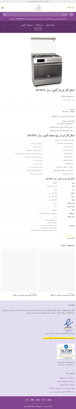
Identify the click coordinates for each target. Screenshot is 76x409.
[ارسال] (5, 14)
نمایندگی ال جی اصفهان (67, 378)
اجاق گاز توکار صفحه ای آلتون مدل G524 (62, 295)
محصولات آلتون (27, 25)
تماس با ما (40, 403)
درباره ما (35, 403)
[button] (71, 7)
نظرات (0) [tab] (65, 111)
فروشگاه (39, 25)
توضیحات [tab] (72, 111)
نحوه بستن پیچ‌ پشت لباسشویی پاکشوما (62, 388)
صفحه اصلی (50, 25)
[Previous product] (36, 28)
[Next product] (39, 28)
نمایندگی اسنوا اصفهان (67, 385)
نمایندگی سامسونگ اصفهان (66, 381)
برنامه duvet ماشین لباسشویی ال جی (62, 392)
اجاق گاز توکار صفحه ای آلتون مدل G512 (25, 295)
